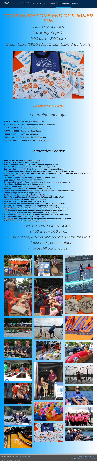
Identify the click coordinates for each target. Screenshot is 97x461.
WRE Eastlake (9, 208)
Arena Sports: (9, 162)
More (75, 5)
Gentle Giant (8, 173)
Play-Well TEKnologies (12, 188)
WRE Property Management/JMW (17, 214)
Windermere (26, 456)
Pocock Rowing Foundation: (15, 191)
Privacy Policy (92, 456)
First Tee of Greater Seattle (15, 171)
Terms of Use (82, 456)
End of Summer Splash (46, 3)
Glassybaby (8, 180)
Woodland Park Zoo (11, 203)
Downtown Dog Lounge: (13, 169)
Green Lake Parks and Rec (14, 182)
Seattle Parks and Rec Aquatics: (16, 197)
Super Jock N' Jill (10, 201)
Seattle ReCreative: (11, 199)
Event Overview (64, 5)
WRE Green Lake (10, 210)
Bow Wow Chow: (10, 167)
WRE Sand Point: (10, 216)
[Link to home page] (6, 4)
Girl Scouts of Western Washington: (18, 178)
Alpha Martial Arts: (11, 160)
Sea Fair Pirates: (10, 195)
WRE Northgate (10, 212)
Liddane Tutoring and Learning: (16, 186)
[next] (88, 77)
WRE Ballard (8, 206)
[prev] (8, 77)
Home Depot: (9, 184)
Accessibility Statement (76, 458)
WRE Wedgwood (10, 219)
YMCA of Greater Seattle (13, 221)
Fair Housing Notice (90, 458)
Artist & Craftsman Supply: (14, 165)
